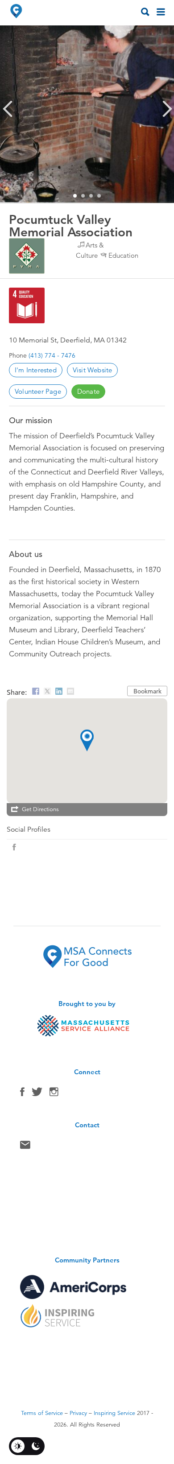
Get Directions (40, 809)
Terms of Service (42, 1413)
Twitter (37, 1094)
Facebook (22, 1094)
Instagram (54, 1094)
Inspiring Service (114, 1413)
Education (123, 255)
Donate (88, 391)
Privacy (78, 1413)
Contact (25, 1147)
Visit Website (92, 370)
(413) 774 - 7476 (52, 355)
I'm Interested (36, 370)
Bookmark (147, 691)
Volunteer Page (38, 391)
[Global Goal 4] (27, 305)
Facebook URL (14, 847)
